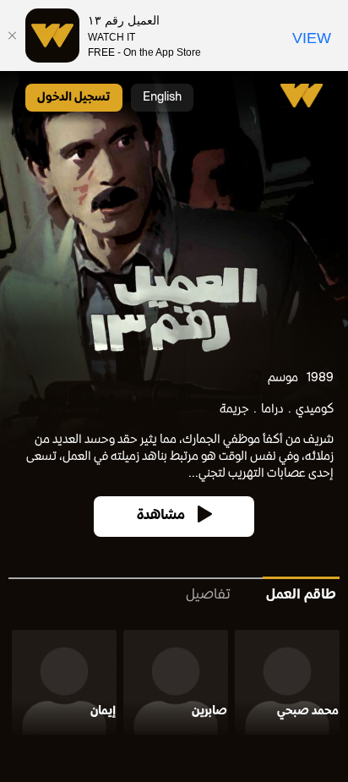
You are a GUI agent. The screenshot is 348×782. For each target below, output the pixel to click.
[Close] (13, 35)
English (162, 97)
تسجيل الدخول (74, 97)
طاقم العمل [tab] (301, 596)
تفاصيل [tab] (208, 596)
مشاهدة (161, 516)
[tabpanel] (174, 685)
